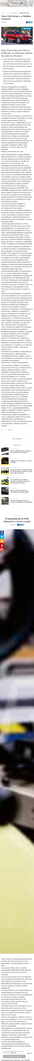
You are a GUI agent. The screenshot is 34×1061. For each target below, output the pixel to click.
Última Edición (14, 448)
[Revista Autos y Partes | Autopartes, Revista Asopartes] (17, 3)
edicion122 (10, 429)
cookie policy (13, 1053)
